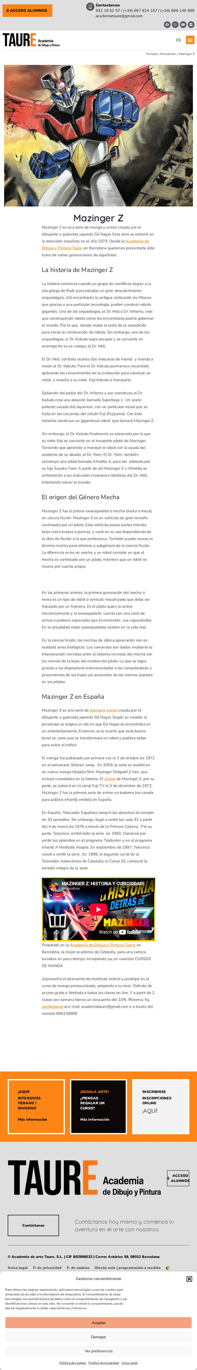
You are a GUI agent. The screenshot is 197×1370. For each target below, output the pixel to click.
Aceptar (98, 1322)
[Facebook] (167, 24)
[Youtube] (183, 24)
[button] (189, 1279)
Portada (151, 54)
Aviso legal (130, 1363)
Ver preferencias (99, 1351)
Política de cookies (73, 1363)
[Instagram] (175, 24)
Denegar (98, 1336)
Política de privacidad (103, 1363)
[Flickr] (191, 24)
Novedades (168, 54)
